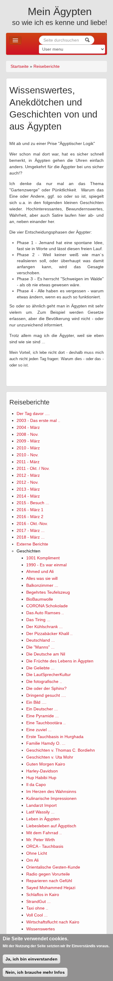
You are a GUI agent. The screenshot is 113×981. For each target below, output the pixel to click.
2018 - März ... (31, 537)
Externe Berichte (32, 544)
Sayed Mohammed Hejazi (50, 887)
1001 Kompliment (43, 557)
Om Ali (32, 860)
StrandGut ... (38, 901)
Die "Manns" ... (40, 647)
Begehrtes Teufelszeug (48, 592)
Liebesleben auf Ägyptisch (51, 825)
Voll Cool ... (37, 915)
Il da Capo (36, 784)
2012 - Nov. (28, 482)
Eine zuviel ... (39, 729)
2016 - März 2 (30, 516)
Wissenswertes (40, 928)
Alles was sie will (42, 578)
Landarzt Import (41, 805)
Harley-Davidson (42, 771)
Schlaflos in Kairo (42, 894)
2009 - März (28, 441)
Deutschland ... (40, 640)
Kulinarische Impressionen (51, 798)
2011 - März (28, 461)
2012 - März (28, 475)
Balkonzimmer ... (42, 585)
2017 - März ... (31, 530)
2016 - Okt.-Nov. (32, 523)
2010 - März (28, 447)
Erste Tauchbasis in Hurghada (54, 736)
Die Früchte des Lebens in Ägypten (59, 661)
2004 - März (28, 427)
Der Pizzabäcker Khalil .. (49, 633)
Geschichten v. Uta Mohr (49, 757)
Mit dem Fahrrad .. (44, 832)
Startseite (20, 66)
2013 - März (28, 489)
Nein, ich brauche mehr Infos (35, 972)
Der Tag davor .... (33, 413)
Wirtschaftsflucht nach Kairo (52, 922)
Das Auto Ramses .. (45, 612)
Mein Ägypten (60, 11)
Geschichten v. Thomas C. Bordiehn (60, 750)
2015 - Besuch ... (33, 502)
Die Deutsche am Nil (45, 654)
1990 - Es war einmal (46, 564)
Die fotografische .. (44, 681)
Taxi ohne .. (37, 908)
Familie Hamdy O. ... (45, 743)
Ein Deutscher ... (42, 708)
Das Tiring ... (38, 619)
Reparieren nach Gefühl (49, 880)
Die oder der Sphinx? (46, 688)
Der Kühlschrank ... (44, 626)
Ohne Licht (36, 853)
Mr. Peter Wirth (40, 839)
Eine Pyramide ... (42, 715)
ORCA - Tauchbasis (44, 846)
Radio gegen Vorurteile (48, 874)
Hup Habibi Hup (41, 777)
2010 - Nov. (28, 454)
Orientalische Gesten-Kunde (53, 867)
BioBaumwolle (39, 599)
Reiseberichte (46, 66)
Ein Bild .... (36, 702)
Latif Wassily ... (40, 812)
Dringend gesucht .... (46, 695)
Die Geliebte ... (40, 667)
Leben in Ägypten (43, 818)
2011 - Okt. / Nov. (33, 468)
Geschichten (28, 551)
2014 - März (28, 496)
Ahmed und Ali (40, 571)
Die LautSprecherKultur (48, 674)
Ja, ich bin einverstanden (31, 959)
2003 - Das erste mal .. (38, 420)
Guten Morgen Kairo (45, 764)
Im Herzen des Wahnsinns (51, 791)
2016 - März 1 (30, 509)
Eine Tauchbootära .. (46, 722)
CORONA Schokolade (47, 605)
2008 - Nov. (28, 434)
